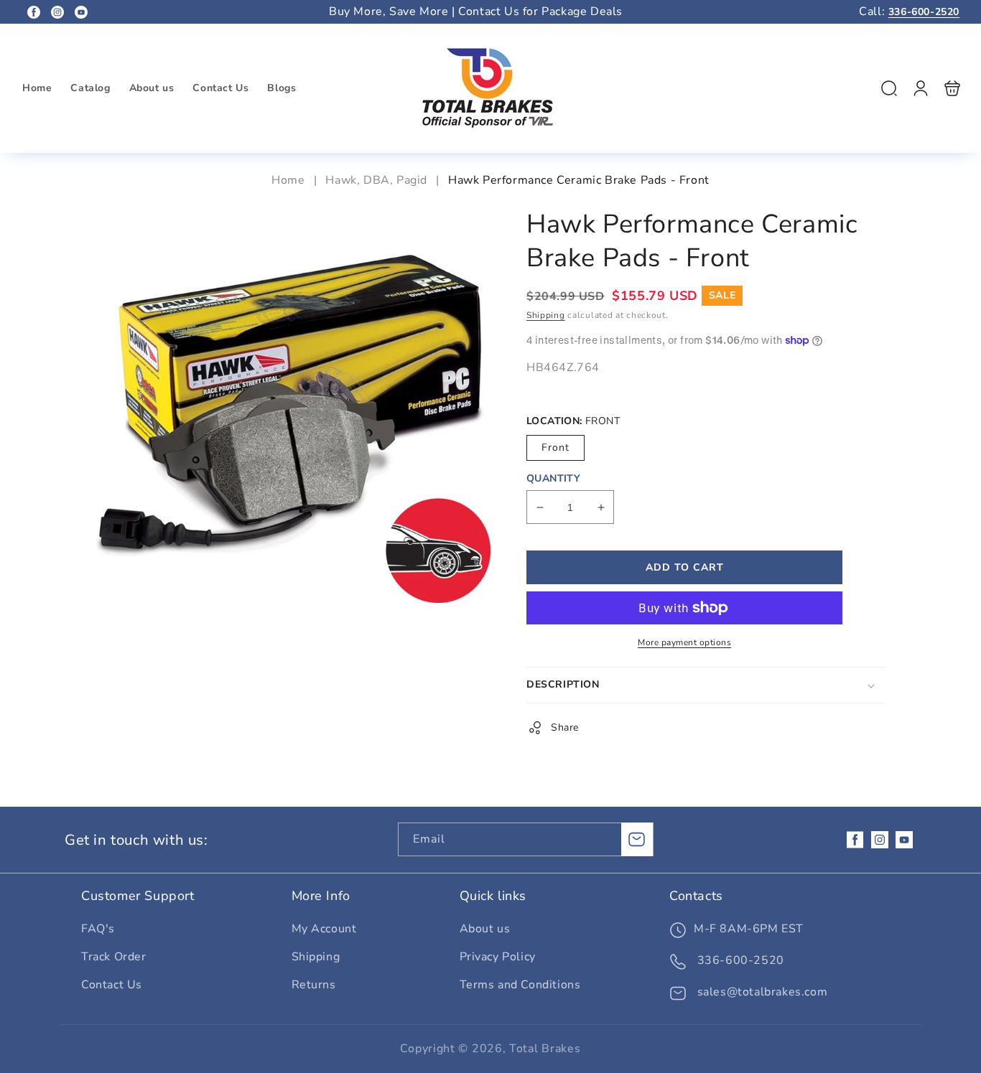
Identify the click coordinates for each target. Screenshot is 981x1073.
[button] (889, 88)
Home (289, 180)
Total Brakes (544, 1048)
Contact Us (111, 985)
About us (485, 929)
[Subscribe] (637, 839)
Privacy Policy (498, 957)
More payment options (684, 642)
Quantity (553, 478)
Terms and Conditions (520, 985)
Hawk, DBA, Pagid (376, 180)
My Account (324, 929)
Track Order (114, 957)
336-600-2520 (923, 12)
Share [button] (565, 727)
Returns (314, 985)
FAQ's (98, 929)
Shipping (545, 315)
